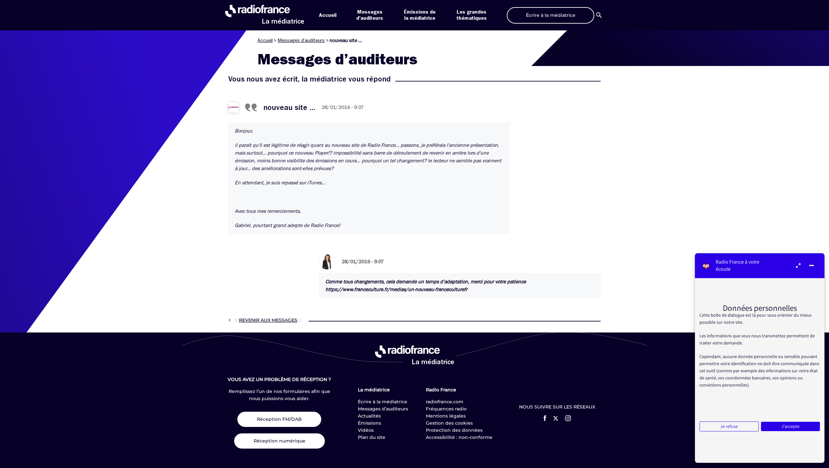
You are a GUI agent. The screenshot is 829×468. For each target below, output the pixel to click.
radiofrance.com (444, 402)
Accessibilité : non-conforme (459, 437)
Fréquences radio (446, 409)
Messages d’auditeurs (301, 40)
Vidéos (366, 430)
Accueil (327, 15)
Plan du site (371, 437)
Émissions (369, 423)
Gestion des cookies (449, 423)
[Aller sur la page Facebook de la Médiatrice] (544, 418)
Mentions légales (446, 416)
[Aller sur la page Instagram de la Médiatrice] (568, 418)
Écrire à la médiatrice (382, 402)
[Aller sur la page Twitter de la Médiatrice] (556, 418)
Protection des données (454, 430)
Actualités (369, 416)
